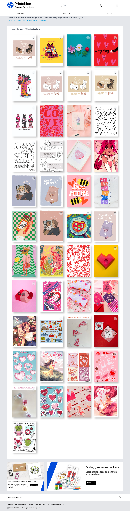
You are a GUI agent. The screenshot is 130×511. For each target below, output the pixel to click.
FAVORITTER (66, 13)
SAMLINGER (21, 13)
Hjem (13, 29)
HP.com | (10, 504)
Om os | (17, 504)
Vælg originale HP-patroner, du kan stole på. (28, 20)
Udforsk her (91, 483)
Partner (20, 29)
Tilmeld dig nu (34, 485)
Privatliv (61, 504)
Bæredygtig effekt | (27, 504)
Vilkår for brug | (52, 504)
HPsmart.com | (41, 504)
